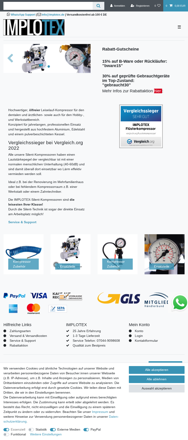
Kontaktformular (146, 340)
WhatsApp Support (23, 14)
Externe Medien (68, 429)
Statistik (41, 429)
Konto (139, 331)
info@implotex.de (53, 14)
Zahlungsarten (20, 331)
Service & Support (23, 340)
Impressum (100, 412)
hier (158, 91)
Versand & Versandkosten (28, 336)
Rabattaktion (19, 345)
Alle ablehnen (156, 379)
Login (139, 336)
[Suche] (98, 6)
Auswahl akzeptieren (157, 388)
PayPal (96, 429)
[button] (10, 58)
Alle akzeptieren (156, 370)
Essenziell (18, 429)
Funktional (18, 434)
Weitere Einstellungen (46, 434)
